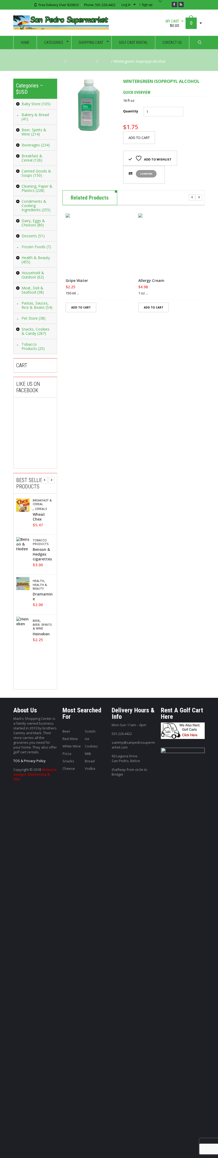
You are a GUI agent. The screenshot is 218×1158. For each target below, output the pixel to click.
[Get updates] (181, 4)
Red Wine (70, 738)
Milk (88, 753)
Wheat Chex (39, 517)
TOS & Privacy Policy (29, 760)
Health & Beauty (81, 61)
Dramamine (43, 596)
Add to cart (139, 137)
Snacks (68, 761)
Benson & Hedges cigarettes (42, 554)
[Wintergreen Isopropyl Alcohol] (88, 105)
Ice (87, 738)
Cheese (68, 768)
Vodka (90, 768)
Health (104, 61)
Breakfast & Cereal (42, 502)
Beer (36, 621)
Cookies (91, 746)
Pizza (66, 753)
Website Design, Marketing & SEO (35, 774)
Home (58, 61)
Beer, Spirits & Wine (42, 626)
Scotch (90, 731)
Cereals (41, 509)
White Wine (71, 746)
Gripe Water (77, 280)
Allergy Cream (151, 280)
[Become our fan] (174, 4)
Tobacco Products (40, 542)
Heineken (41, 634)
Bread (90, 761)
